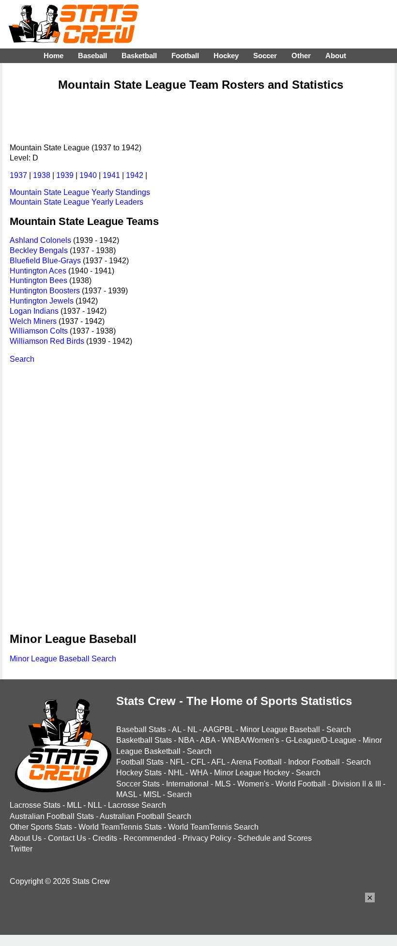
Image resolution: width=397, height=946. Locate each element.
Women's (253, 784)
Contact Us (67, 838)
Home (53, 55)
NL (192, 729)
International (187, 784)
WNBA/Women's (250, 740)
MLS (223, 784)
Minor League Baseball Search (63, 659)
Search (22, 359)
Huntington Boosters (45, 291)
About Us (26, 838)
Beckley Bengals (39, 250)
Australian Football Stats (52, 816)
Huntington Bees (38, 280)
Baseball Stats (141, 729)
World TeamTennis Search (213, 827)
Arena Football (256, 762)
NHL (175, 773)
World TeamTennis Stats (120, 827)
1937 (18, 175)
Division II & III (356, 784)
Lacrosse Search (137, 805)
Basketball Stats (144, 740)
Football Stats (140, 762)
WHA (199, 773)
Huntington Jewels (42, 301)
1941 (111, 175)
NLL (95, 805)
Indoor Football (314, 762)
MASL (126, 794)
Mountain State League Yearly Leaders (76, 202)
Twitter (21, 849)
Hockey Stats (139, 773)
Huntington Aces (38, 271)
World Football (300, 784)
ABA (207, 740)
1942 (134, 175)
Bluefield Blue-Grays (45, 261)
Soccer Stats (138, 784)
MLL (74, 805)
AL (176, 729)
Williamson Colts (39, 331)
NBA (186, 740)
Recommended (149, 838)
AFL (218, 762)
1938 (41, 175)
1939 (65, 175)
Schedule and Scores (275, 838)
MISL (152, 794)
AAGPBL (218, 729)
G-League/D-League (321, 740)
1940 (88, 175)
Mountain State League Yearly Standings (80, 192)
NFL (177, 762)
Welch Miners (33, 321)
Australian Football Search (145, 816)
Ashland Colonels (40, 240)
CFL (198, 762)
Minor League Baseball (280, 729)
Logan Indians (34, 311)
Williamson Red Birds (47, 341)
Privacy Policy (207, 838)
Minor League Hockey (252, 773)
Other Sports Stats (41, 827)
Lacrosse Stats (35, 805)
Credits (104, 838)
